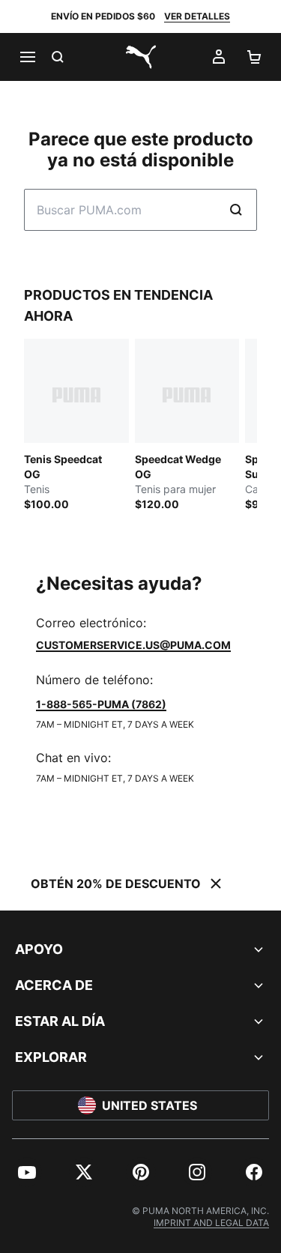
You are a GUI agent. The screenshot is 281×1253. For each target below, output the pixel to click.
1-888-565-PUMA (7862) (101, 704)
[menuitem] (27, 1172)
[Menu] (27, 57)
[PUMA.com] (141, 57)
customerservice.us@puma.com (133, 644)
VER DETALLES (197, 16)
